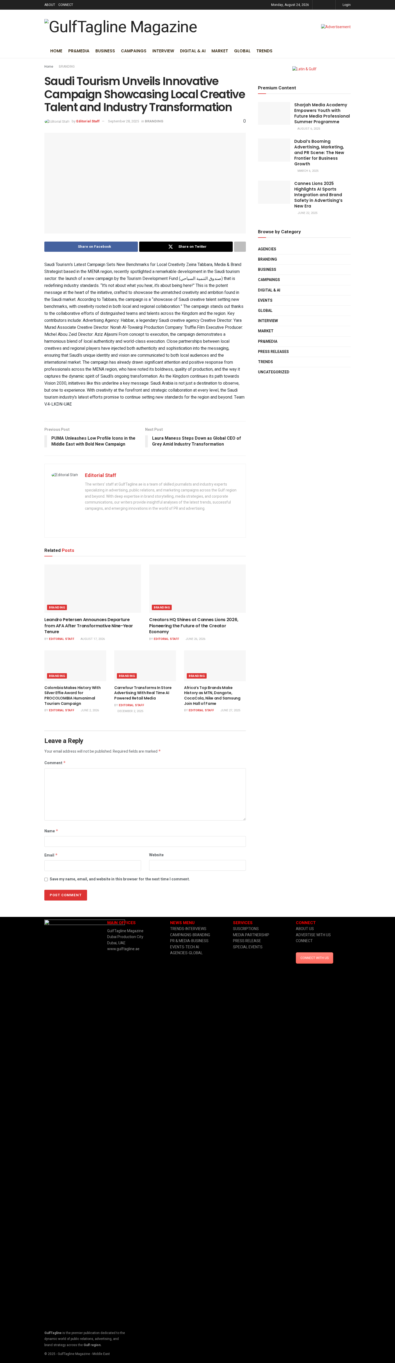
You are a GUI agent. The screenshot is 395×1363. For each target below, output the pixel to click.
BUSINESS (105, 51)
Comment (55, 763)
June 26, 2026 (195, 639)
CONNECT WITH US (314, 958)
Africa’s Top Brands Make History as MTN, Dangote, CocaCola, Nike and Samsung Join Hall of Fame (212, 695)
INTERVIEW (163, 51)
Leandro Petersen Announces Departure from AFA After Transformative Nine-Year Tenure (88, 626)
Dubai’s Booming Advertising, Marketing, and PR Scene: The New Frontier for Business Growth (319, 153)
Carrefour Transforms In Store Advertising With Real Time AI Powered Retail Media (143, 693)
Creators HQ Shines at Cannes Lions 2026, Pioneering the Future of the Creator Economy (193, 626)
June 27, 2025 (230, 710)
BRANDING (67, 66)
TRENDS (264, 51)
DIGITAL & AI (193, 51)
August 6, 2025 (308, 128)
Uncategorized (273, 372)
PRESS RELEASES (273, 352)
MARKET (219, 51)
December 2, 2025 (130, 711)
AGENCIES (267, 249)
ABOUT (49, 4)
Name (51, 831)
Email (51, 855)
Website (156, 855)
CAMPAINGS (133, 51)
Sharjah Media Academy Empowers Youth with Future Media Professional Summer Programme (322, 113)
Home (56, 51)
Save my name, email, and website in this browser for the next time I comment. (120, 879)
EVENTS (265, 300)
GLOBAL (242, 51)
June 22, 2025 (307, 213)
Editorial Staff (87, 121)
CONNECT (65, 4)
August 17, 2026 (92, 639)
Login (346, 4)
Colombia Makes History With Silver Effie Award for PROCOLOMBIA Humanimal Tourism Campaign (72, 695)
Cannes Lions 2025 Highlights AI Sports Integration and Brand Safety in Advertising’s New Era (318, 195)
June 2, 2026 (89, 710)
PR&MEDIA (78, 51)
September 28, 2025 (123, 121)
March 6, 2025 (307, 171)
